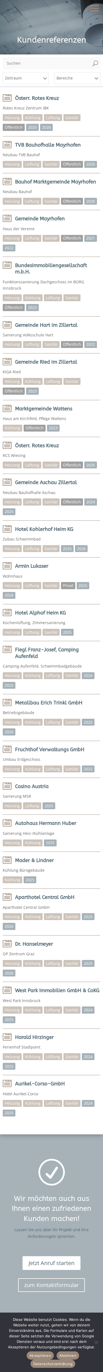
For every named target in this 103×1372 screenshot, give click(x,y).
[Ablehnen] (96, 1342)
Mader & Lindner (34, 860)
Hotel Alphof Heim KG (40, 613)
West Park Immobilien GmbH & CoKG (57, 990)
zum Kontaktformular (51, 1285)
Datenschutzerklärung (53, 1364)
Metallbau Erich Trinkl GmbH (48, 703)
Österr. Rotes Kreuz (37, 98)
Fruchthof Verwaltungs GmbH (49, 750)
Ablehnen (67, 1355)
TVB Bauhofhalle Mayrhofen (48, 145)
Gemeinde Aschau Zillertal (46, 482)
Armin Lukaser (31, 566)
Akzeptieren (40, 1355)
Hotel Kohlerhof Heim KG (44, 529)
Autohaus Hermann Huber (45, 823)
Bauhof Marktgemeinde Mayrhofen (55, 182)
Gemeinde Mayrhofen (40, 219)
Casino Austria (32, 786)
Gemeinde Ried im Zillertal (46, 362)
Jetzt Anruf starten (51, 1263)
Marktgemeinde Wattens (43, 409)
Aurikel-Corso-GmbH (40, 1084)
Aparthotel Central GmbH (44, 897)
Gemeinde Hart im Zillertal (46, 325)
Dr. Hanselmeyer (34, 944)
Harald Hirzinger (34, 1037)
